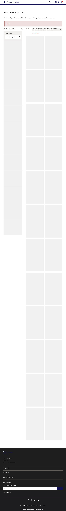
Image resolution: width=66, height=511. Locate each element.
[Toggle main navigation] (4, 2)
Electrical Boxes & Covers (23, 8)
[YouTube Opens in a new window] (34, 500)
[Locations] (53, 2)
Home (5, 8)
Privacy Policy (23, 505)
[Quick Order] (56, 2)
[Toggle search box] (50, 2)
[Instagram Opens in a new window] (31, 500)
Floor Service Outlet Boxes (39, 8)
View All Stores (7, 492)
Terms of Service (30, 505)
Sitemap (44, 505)
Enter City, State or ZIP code (10, 485)
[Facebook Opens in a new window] (28, 500)
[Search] (60, 488)
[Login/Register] (58, 2)
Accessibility (38, 505)
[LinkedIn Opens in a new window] (38, 500)
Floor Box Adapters (53, 8)
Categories (12, 8)
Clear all (35, 33)
